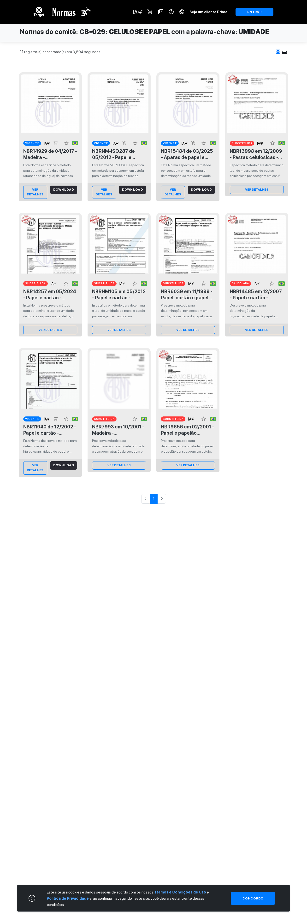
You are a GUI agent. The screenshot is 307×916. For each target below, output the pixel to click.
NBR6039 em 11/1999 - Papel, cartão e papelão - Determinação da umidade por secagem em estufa (187, 295)
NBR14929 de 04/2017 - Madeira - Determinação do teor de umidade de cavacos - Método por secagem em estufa (50, 154)
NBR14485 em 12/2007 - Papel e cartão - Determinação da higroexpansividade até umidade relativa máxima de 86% (256, 295)
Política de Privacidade (68, 898)
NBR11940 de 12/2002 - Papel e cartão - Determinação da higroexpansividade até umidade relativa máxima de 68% (50, 430)
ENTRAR (254, 12)
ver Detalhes (35, 192)
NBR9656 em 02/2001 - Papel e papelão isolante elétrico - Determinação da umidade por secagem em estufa (187, 430)
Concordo (252, 898)
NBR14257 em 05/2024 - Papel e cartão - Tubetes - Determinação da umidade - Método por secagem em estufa (49, 295)
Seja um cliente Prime (208, 12)
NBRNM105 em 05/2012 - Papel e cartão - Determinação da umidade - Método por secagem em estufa (119, 295)
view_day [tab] (284, 52)
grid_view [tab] (278, 52)
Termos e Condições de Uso (180, 892)
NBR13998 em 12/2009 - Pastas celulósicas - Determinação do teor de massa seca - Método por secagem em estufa (256, 154)
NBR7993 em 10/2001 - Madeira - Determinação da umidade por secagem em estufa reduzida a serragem (118, 430)
